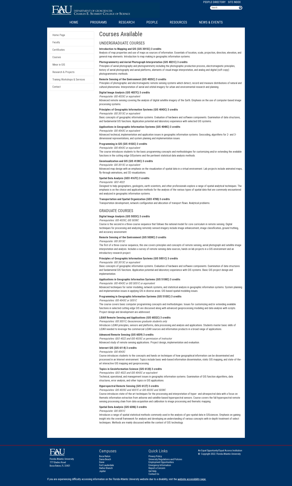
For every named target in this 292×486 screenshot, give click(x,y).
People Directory (214, 2)
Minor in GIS (58, 64)
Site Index (234, 2)
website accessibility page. (192, 479)
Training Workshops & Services (68, 79)
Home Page (58, 35)
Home (73, 22)
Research (127, 22)
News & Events (211, 22)
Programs (98, 22)
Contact (56, 86)
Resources (178, 22)
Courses (56, 57)
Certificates (58, 49)
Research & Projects (63, 72)
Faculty (56, 42)
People (152, 22)
